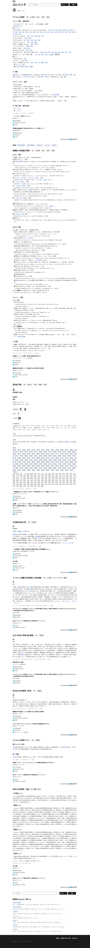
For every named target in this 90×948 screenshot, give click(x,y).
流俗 (35, 40)
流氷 (32, 36)
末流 (66, 52)
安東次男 (15, 757)
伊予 (32, 76)
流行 (28, 40)
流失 (28, 36)
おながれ (30, 238)
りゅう (19, 108)
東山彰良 (15, 747)
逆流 (30, 32)
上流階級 (51, 54)
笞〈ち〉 (16, 603)
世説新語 (19, 336)
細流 (48, 32)
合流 (45, 32)
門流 (70, 52)
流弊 (39, 40)
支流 (52, 32)
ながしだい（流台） (33, 177)
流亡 (28, 42)
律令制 (31, 591)
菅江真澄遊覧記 (31, 145)
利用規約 (57, 938)
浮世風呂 (45, 179)
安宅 (39, 86)
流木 (35, 36)
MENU (14, 1)
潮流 (69, 32)
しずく (24, 238)
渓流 (37, 32)
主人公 (50, 747)
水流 (55, 32)
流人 (39, 62)
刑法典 (32, 597)
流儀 (41, 52)
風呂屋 (16, 169)
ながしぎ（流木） (20, 181)
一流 (36, 54)
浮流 (43, 36)
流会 (27, 50)
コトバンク (19, 4)
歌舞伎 (17, 280)
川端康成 (51, 206)
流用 (28, 48)
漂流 (39, 36)
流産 (31, 50)
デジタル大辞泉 (19, 17)
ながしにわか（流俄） (21, 198)
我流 (52, 52)
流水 (57, 30)
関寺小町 (40, 90)
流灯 (26, 38)
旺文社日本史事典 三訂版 (22, 691)
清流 (59, 32)
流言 (25, 40)
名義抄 (15, 425)
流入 (67, 30)
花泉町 (25, 531)
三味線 (30, 189)
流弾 (25, 48)
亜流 (49, 52)
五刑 (16, 74)
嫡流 (56, 52)
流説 (32, 40)
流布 (25, 58)
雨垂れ (67, 441)
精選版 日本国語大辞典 (21, 150)
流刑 (32, 44)
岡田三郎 (56, 288)
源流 (41, 32)
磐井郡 (14, 534)
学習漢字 (16, 26)
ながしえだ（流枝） (20, 185)
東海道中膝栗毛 (21, 145)
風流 (59, 52)
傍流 (63, 52)
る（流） (19, 324)
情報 (30, 113)
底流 (73, 32)
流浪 (26, 60)
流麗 (31, 46)
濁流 (62, 32)
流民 (32, 42)
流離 (35, 42)
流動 (64, 30)
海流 (16, 32)
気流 (27, 32)
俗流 (43, 54)
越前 (42, 76)
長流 (66, 32)
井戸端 (19, 161)
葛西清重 (37, 536)
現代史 (65, 747)
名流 (46, 54)
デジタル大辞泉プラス (21, 740)
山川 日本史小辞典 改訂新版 (23, 635)
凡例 (33, 113)
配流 (46, 62)
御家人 (23, 654)
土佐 (17, 76)
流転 (22, 60)
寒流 (23, 32)
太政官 (64, 591)
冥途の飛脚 (56, 94)
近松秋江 (54, 145)
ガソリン (43, 206)
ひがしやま (47, 145)
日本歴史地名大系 (19, 522)
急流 (34, 32)
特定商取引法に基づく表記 (66, 938)
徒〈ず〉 (74, 601)
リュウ (17, 28)
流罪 (35, 62)
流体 (60, 30)
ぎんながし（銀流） (20, 214)
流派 (45, 52)
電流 (16, 34)
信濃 (28, 76)
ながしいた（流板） (20, 177)
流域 (50, 30)
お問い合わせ (74, 938)
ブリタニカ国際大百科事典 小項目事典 (27, 578)
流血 (53, 30)
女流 (39, 54)
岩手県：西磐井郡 (17, 531)
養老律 (19, 587)
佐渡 (74, 74)
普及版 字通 (17, 384)
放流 (29, 38)
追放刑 (31, 587)
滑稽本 (40, 179)
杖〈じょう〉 (66, 601)
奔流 (20, 34)
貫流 (20, 32)
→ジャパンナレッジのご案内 (68, 542)
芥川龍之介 (39, 145)
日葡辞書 (39, 260)
